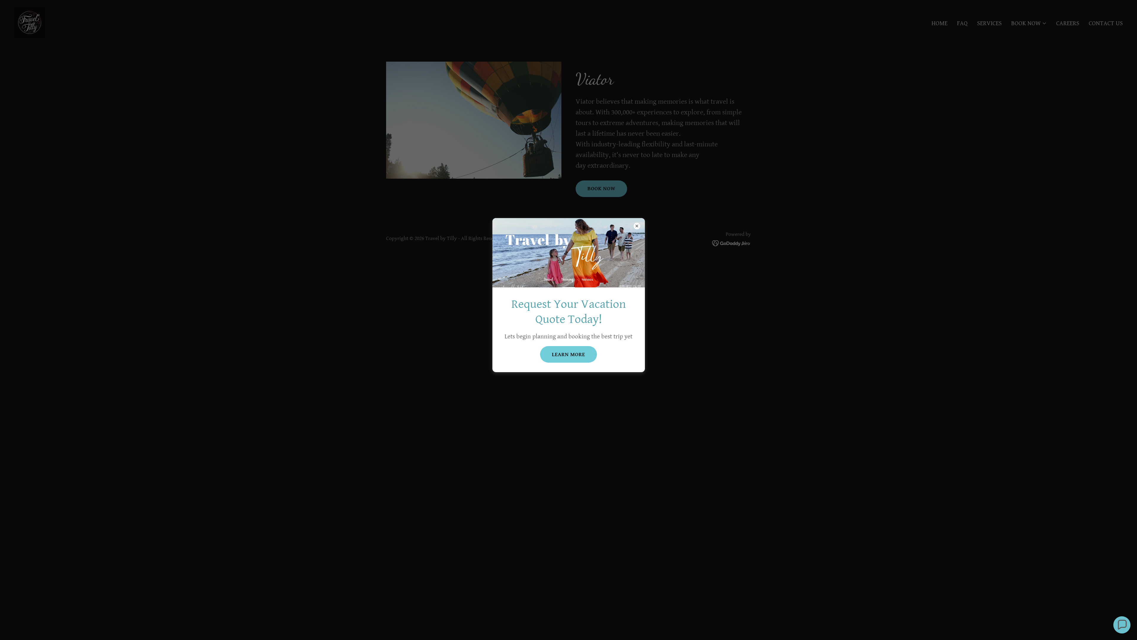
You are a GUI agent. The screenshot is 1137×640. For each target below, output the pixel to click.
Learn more (568, 354)
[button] (1121, 624)
